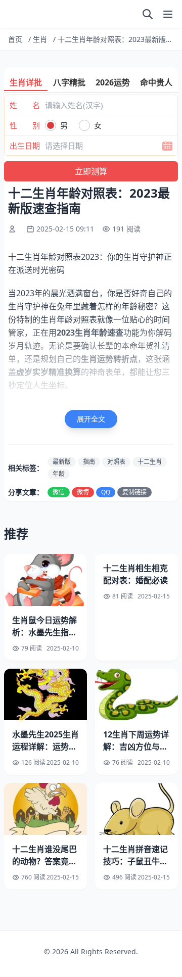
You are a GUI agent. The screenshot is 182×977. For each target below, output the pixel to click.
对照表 (116, 461)
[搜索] (148, 14)
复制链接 (134, 492)
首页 (15, 39)
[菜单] (168, 14)
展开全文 (91, 419)
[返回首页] (10, 14)
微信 (59, 492)
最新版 (62, 461)
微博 (83, 492)
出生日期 (25, 146)
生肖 (40, 39)
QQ (105, 492)
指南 (89, 461)
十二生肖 (150, 461)
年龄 (59, 474)
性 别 (25, 125)
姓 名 (25, 105)
